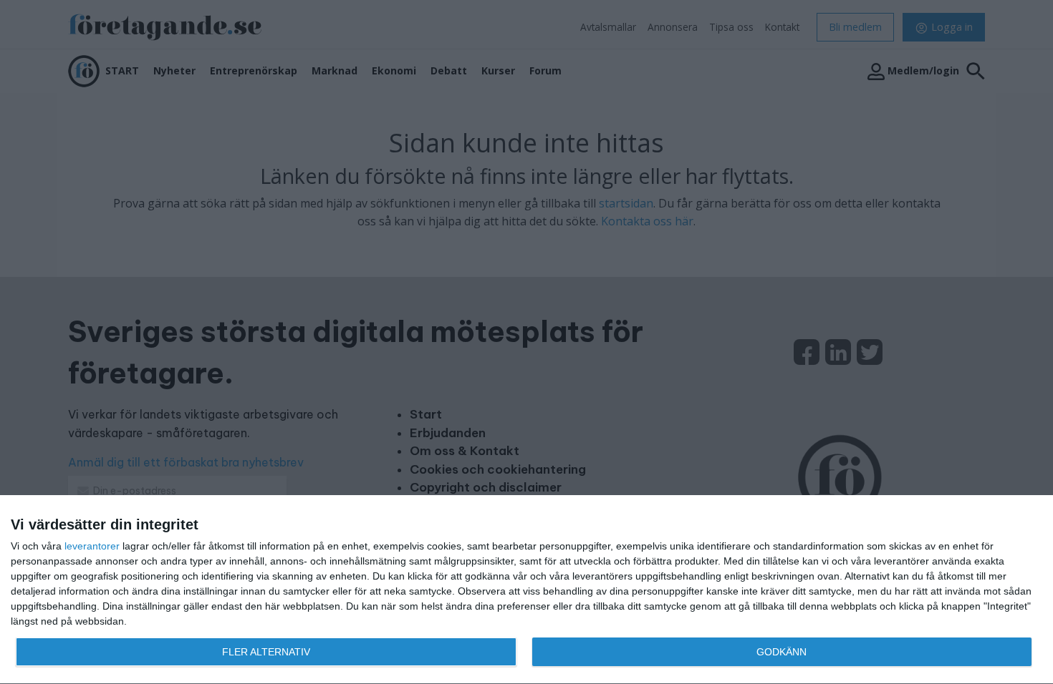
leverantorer (92, 546)
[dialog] (526, 590)
